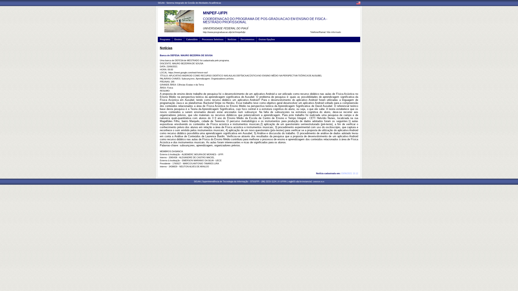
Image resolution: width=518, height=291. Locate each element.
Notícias (232, 39)
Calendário (192, 39)
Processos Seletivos (212, 39)
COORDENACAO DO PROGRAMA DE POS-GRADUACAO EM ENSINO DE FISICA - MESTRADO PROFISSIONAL (265, 20)
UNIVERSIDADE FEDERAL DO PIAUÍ (225, 28)
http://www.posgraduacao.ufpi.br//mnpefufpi (224, 32)
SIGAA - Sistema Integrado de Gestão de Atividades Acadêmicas (189, 3)
